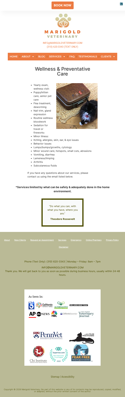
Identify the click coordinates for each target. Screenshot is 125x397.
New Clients (20, 240)
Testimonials (88, 56)
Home (14, 56)
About (26, 56)
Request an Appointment (42, 240)
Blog (41, 56)
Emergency (76, 240)
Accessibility (67, 376)
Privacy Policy (112, 240)
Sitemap (55, 376)
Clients (106, 56)
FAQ (72, 56)
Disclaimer (63, 247)
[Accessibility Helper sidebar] (121, 3)
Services (55, 56)
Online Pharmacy (94, 240)
